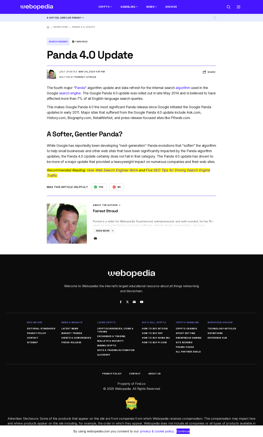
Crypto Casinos (186, 328)
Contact (33, 337)
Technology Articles (222, 328)
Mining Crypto (106, 345)
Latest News (69, 328)
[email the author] (95, 238)
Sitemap (32, 342)
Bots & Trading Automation (116, 350)
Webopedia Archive (220, 322)
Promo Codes (185, 347)
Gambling (128, 6)
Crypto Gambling (187, 322)
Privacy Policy (36, 333)
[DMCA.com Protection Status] (131, 400)
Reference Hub (217, 337)
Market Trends (71, 333)
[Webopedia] (37, 7)
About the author (105, 205)
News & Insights (72, 322)
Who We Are (34, 322)
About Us (154, 373)
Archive (171, 6)
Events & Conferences (76, 337)
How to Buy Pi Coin (154, 342)
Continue (183, 431)
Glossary (103, 354)
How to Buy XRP (152, 333)
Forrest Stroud (85, 77)
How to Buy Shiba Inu (156, 337)
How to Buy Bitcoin (155, 328)
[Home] (48, 27)
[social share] (120, 302)
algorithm (183, 88)
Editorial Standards (41, 328)
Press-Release (71, 342)
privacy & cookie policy (157, 431)
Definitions (60, 27)
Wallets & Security (110, 340)
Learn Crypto (106, 322)
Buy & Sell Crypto (154, 322)
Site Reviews (184, 342)
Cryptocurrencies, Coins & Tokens (115, 330)
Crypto (104, 6)
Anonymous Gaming (188, 337)
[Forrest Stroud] (51, 71)
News (150, 6)
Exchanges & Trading (111, 336)
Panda (80, 88)
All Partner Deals (188, 351)
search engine (70, 93)
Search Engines (58, 41)
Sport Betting (185, 333)
